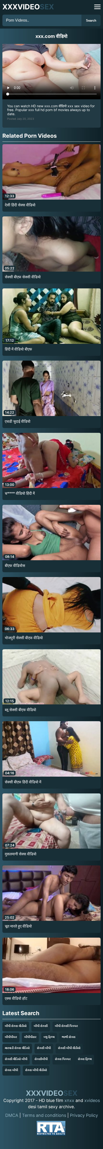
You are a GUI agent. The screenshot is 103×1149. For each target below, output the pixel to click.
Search (91, 20)
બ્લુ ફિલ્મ (49, 1037)
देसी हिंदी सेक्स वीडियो (20, 204)
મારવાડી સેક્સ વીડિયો (17, 1048)
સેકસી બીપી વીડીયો (69, 1048)
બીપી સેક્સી (41, 1026)
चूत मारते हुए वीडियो (18, 926)
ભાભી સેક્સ (68, 1037)
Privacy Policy (84, 1115)
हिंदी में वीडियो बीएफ (18, 349)
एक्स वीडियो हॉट (16, 998)
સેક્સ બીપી (11, 1070)
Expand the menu (97, 7)
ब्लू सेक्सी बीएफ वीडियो (20, 709)
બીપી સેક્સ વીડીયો (16, 1026)
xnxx (69, 1100)
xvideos (92, 1100)
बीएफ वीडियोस (15, 565)
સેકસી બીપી (44, 1048)
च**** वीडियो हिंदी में (20, 493)
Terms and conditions (44, 1115)
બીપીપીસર (30, 1037)
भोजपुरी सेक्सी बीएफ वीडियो (24, 637)
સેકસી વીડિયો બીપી (16, 1059)
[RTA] (51, 1129)
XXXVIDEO (28, 6)
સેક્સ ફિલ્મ (85, 1059)
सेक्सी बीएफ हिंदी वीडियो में (23, 782)
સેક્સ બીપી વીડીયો (36, 1070)
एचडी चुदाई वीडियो (17, 421)
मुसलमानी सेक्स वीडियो (20, 853)
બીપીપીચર (11, 1037)
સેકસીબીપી (41, 1059)
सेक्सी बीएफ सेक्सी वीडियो (23, 276)
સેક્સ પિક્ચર (63, 1059)
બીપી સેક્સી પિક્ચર (66, 1026)
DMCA (11, 1115)
